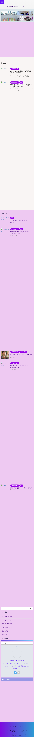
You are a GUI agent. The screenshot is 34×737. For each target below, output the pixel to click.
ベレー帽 (16, 90)
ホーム (11, 726)
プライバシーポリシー (19, 726)
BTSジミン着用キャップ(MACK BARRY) (21, 488)
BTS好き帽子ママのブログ (17, 6)
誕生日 (27, 77)
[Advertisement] (17, 39)
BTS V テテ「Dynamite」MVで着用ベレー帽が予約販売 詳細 (21, 86)
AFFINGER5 (19, 735)
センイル (18, 77)
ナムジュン (23, 77)
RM (26, 75)
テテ (13, 90)
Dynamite (23, 75)
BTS (19, 75)
